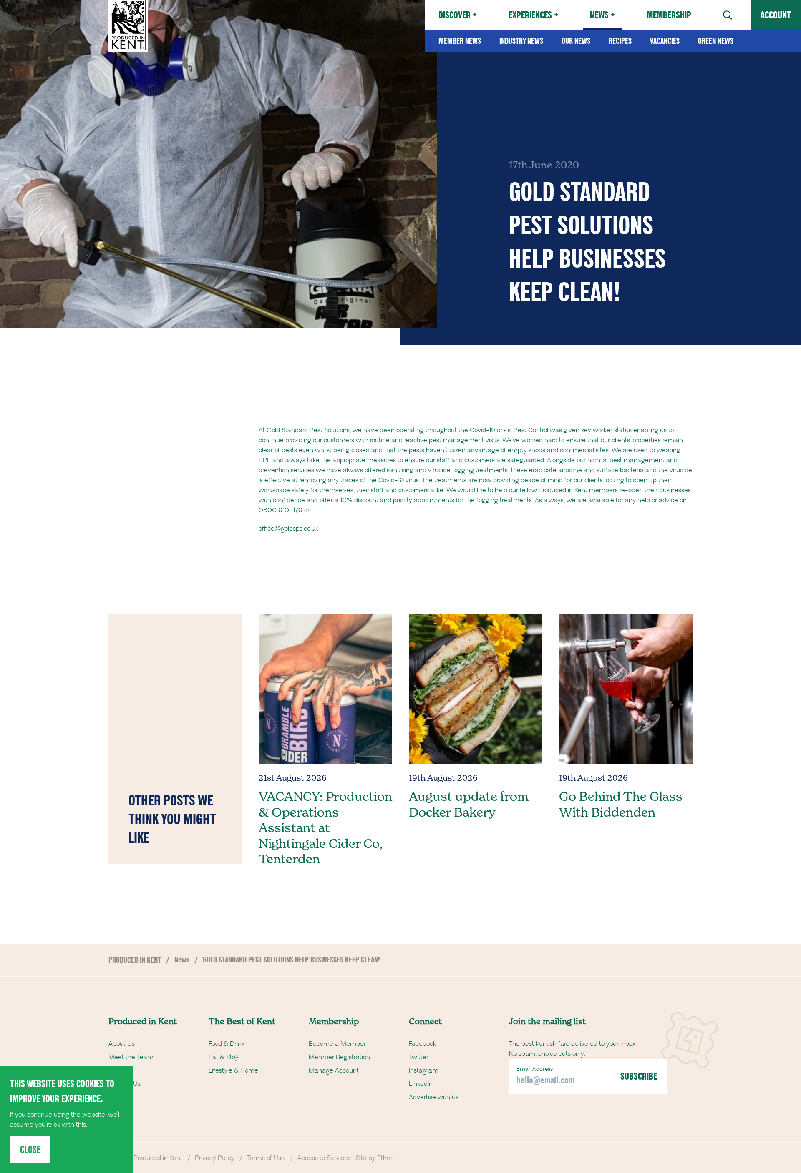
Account (776, 14)
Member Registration (339, 1057)
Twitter (418, 1057)
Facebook (422, 1043)
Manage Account (334, 1070)
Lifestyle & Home (233, 1070)
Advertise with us (433, 1097)
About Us (121, 1043)
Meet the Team (131, 1057)
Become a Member (337, 1043)
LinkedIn (421, 1083)
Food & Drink (226, 1043)
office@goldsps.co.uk (288, 528)
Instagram (423, 1070)
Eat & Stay (224, 1057)
